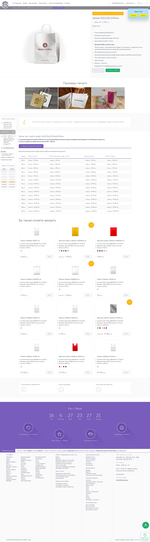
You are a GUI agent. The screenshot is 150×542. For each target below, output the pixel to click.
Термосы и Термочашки (92, 491)
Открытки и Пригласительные (25, 472)
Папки (22, 474)
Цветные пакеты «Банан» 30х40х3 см (72, 241)
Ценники (37, 473)
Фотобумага (89, 463)
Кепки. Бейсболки (90, 483)
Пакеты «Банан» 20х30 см (106, 279)
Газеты (8, 474)
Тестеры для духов (40, 463)
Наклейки (23, 468)
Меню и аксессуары (61, 465)
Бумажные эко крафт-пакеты (63, 473)
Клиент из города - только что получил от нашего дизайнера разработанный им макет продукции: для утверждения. (75, 450)
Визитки (8, 471)
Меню (22, 466)
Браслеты (58, 458)
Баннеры (88, 470)
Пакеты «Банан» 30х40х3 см (69, 279)
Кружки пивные (90, 485)
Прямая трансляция (7, 450)
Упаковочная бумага (40, 466)
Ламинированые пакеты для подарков (65, 475)
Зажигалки (88, 480)
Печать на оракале (90, 458)
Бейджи (58, 457)
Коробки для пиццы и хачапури (63, 463)
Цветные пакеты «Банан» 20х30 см (109, 318)
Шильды (88, 498)
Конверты (23, 458)
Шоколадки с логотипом (62, 468)
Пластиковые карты (26, 480)
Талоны (37, 461)
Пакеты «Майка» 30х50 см (68, 318)
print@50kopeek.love (118, 3)
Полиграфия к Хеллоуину (62, 485)
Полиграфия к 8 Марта (61, 483)
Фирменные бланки (40, 468)
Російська (143, 15)
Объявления (24, 469)
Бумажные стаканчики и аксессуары (65, 460)
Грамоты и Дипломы (11, 476)
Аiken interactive (136, 539)
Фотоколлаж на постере (92, 508)
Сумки (87, 490)
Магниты (23, 464)
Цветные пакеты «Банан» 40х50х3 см (110, 241)
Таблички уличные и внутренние (94, 475)
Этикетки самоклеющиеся (39, 477)
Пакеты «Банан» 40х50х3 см (30, 279)
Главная (14, 7)
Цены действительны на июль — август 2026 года (108, 13)
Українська (133, 15)
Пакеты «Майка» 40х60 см (30, 318)
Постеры (88, 461)
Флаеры (37, 470)
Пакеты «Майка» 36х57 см (30, 241)
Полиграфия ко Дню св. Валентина (64, 486)
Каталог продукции (21, 7)
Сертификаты (38, 458)
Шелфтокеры (38, 475)
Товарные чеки (39, 465)
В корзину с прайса (112, 70)
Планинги (23, 479)
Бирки (7, 463)
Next (120, 98)
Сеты (36, 460)
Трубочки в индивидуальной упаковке (65, 466)
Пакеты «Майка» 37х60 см (30, 356)
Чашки (87, 496)
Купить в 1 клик (98, 70)
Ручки (87, 488)
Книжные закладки (25, 457)
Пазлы (87, 486)
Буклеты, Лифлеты (11, 469)
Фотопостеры (89, 465)
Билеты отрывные (10, 461)
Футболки (88, 493)
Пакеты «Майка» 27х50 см (106, 356)
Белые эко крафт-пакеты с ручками (43, 7)
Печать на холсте (90, 460)
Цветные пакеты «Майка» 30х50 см (71, 356)
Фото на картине (90, 504)
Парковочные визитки (26, 475)
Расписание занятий (40, 457)
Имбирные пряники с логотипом (64, 461)
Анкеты (8, 458)
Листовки (23, 463)
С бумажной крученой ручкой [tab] (31, 146)
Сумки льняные (59, 478)
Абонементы (9, 457)
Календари (9, 477)
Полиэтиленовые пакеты (62, 476)
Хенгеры (37, 471)
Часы (87, 494)
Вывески (88, 471)
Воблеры (8, 473)
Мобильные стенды (91, 473)
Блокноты (8, 465)
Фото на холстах (90, 506)
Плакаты (23, 477)
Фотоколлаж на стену (91, 509)
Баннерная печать (90, 457)
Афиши (8, 460)
